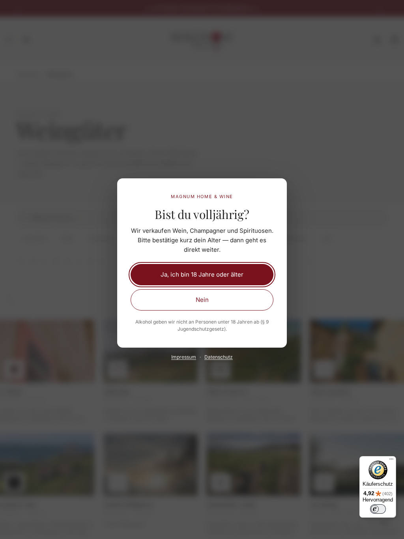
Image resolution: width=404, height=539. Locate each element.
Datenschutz (218, 357)
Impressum (183, 357)
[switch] (378, 509)
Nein (202, 299)
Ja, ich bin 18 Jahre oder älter (202, 274)
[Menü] (391, 461)
